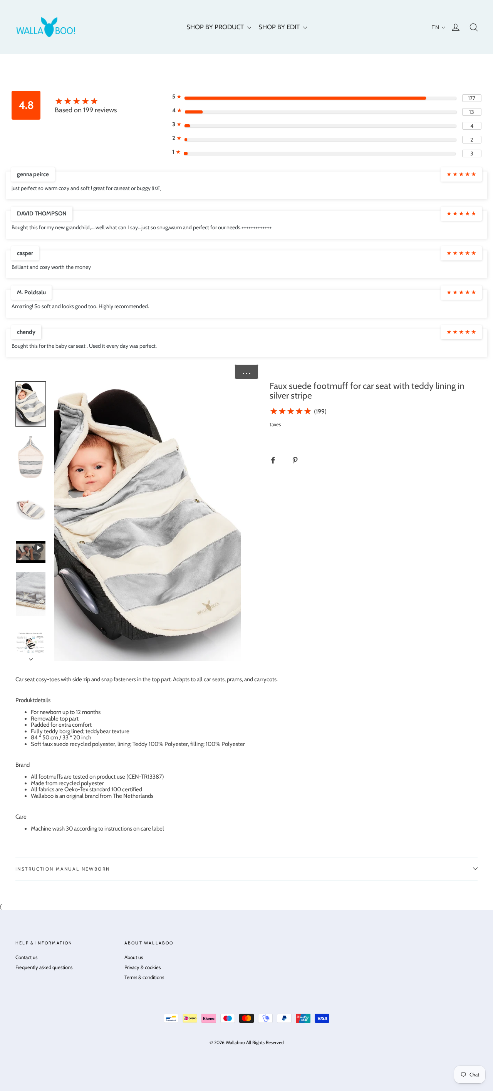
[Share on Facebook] (277, 460)
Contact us (26, 957)
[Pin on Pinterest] (299, 460)
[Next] (30, 657)
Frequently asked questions (43, 967)
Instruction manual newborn (62, 869)
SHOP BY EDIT (279, 27)
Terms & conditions (144, 977)
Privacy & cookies (142, 967)
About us (133, 957)
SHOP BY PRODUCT (215, 27)
